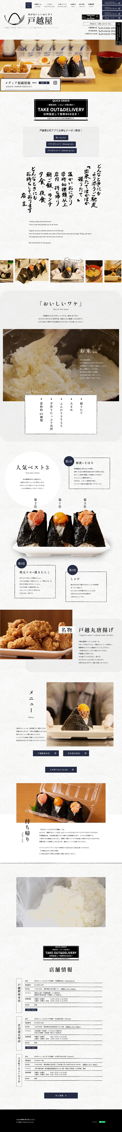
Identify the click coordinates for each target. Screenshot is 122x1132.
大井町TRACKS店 (59, 769)
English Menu (111, 2)
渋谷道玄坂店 (74, 753)
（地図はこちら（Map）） (68, 989)
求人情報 (61, 1095)
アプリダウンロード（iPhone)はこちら (61, 144)
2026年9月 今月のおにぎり (23, 86)
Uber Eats (31, 1010)
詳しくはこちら (61, 137)
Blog (109, 18)
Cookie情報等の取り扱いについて (25, 1119)
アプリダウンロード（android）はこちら (61, 150)
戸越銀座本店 (44, 753)
